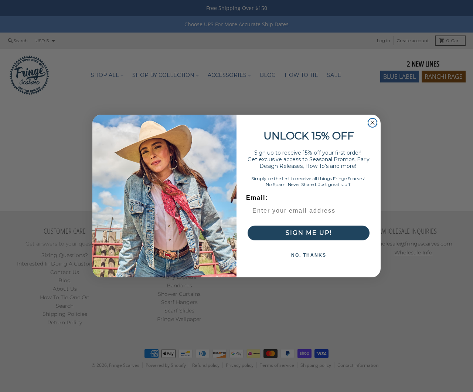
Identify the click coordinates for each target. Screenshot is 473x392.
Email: (257, 198)
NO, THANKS (308, 255)
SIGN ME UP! (309, 232)
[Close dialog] (372, 122)
